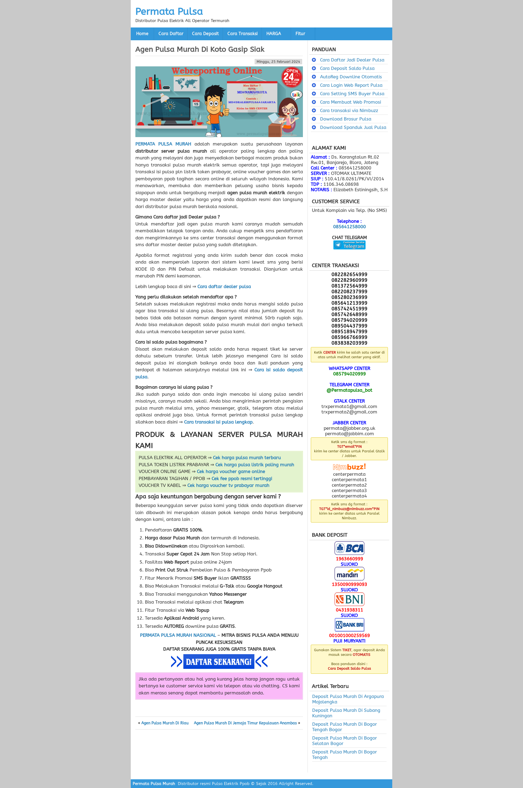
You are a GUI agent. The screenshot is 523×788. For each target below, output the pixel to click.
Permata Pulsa (169, 11)
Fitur (300, 33)
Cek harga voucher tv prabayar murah (228, 485)
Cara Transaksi (242, 33)
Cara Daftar (171, 33)
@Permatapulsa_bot (349, 390)
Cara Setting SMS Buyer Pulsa (352, 93)
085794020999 (349, 373)
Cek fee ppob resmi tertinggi (242, 478)
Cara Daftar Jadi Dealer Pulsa (352, 60)
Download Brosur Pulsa (345, 119)
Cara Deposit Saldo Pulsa (347, 68)
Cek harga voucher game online (231, 471)
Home (142, 33)
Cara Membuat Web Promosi (350, 102)
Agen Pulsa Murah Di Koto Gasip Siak (199, 49)
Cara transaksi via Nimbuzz (349, 110)
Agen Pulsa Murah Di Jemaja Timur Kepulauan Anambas (245, 723)
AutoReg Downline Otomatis (351, 76)
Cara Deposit (205, 33)
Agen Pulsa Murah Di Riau (164, 723)
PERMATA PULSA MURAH (163, 144)
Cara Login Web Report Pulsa (351, 85)
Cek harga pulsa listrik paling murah (254, 464)
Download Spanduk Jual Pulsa (353, 127)
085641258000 (349, 226)
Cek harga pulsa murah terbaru (247, 457)
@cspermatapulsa (349, 253)
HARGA (273, 33)
